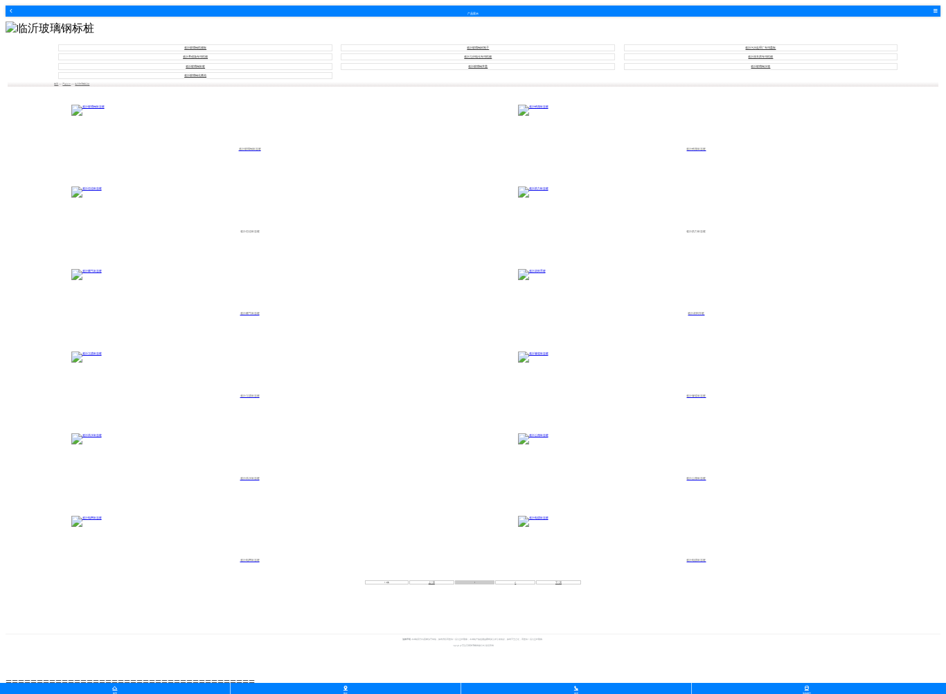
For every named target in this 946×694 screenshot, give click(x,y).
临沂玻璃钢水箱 (760, 66)
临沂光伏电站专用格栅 (478, 56)
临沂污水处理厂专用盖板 (760, 47)
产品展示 (66, 84)
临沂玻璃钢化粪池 (195, 75)
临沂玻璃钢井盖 (478, 66)
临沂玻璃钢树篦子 (478, 47)
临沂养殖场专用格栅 (195, 56)
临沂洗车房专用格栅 (760, 56)
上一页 (432, 582)
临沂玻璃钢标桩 (195, 66)
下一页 (558, 582)
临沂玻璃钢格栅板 (195, 47)
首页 (56, 84)
